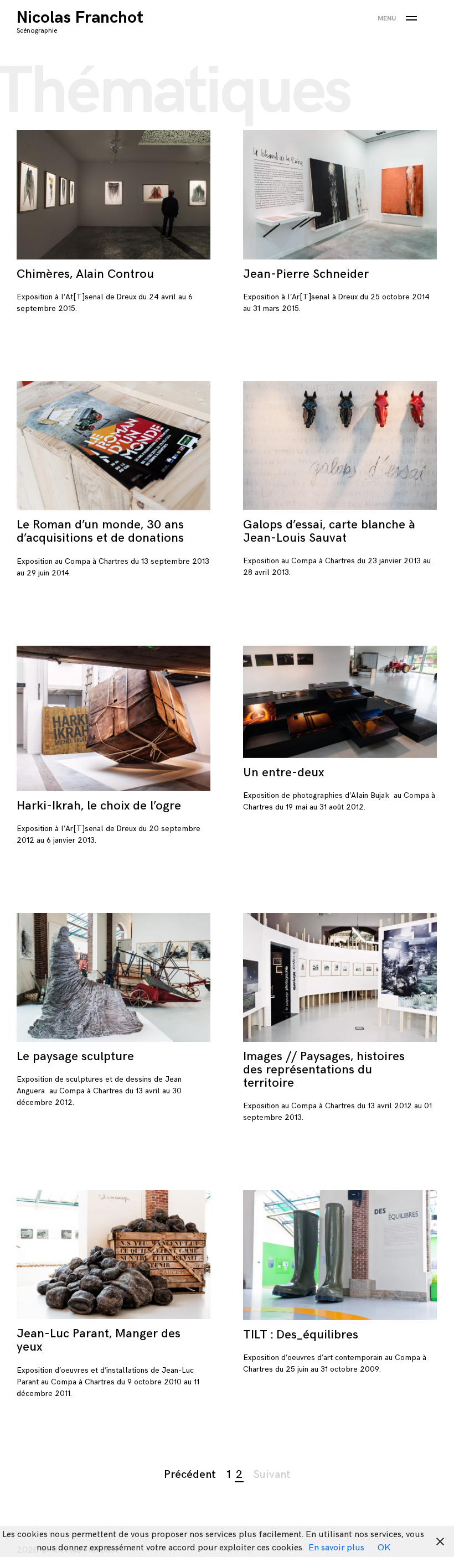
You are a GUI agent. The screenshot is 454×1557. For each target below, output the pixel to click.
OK (384, 1548)
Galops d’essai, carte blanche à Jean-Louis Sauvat (329, 531)
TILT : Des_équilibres (300, 1334)
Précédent (190, 1474)
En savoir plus (336, 1548)
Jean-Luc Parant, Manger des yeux (98, 1340)
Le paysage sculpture (75, 1056)
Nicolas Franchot (80, 18)
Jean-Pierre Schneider (306, 274)
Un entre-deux (283, 772)
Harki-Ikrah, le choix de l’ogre (99, 805)
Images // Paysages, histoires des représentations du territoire (324, 1070)
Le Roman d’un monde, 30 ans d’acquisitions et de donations (100, 531)
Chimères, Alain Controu (85, 274)
